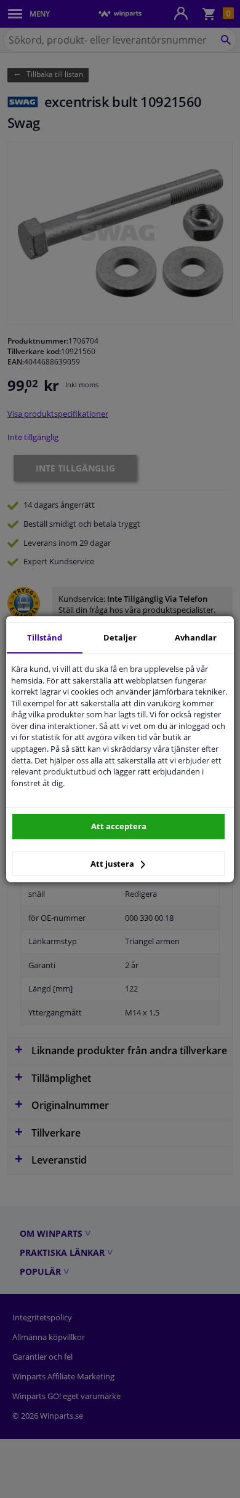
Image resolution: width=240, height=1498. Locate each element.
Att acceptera (118, 826)
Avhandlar (196, 637)
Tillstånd (44, 637)
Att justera (113, 863)
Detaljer (120, 637)
